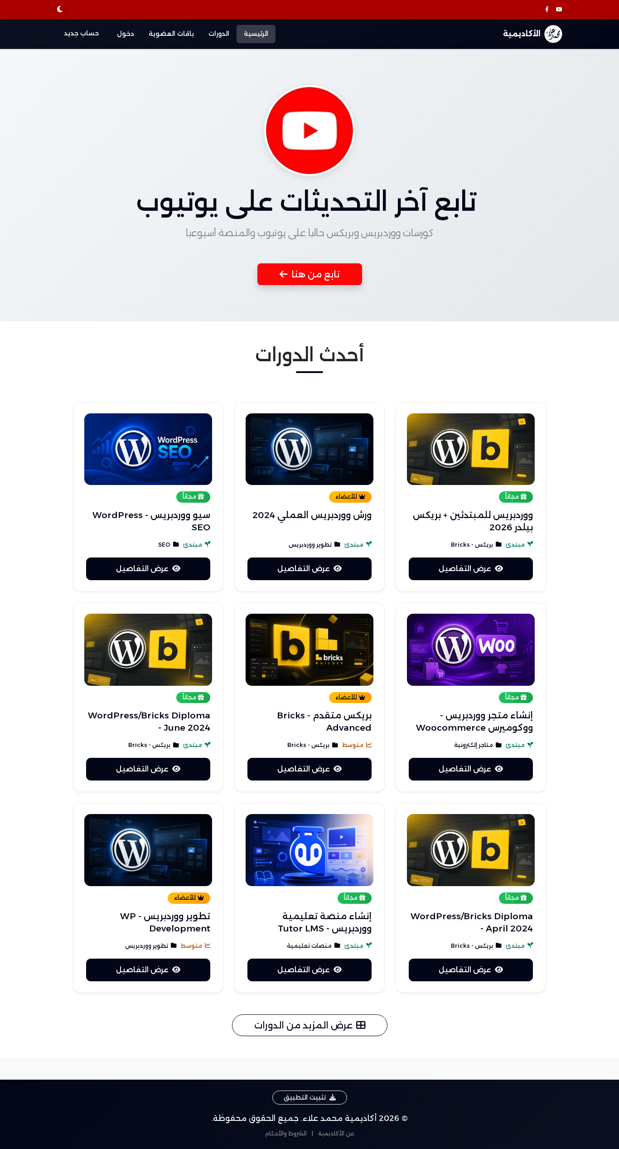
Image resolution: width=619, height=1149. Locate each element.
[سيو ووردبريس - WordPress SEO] (148, 449)
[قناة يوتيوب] (559, 10)
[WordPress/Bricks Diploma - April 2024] (471, 850)
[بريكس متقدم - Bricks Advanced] (309, 650)
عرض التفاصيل (465, 568)
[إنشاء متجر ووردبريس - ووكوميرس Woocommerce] (471, 650)
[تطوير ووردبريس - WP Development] (148, 850)
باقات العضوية (171, 33)
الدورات (218, 33)
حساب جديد (81, 33)
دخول (125, 33)
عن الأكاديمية (336, 1133)
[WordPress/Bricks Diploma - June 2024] (148, 650)
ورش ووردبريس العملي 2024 (312, 514)
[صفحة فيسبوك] (547, 10)
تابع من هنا (315, 274)
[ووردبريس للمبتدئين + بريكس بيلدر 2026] (471, 449)
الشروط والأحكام (286, 1133)
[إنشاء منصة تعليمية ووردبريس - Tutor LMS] (309, 850)
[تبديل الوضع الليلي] (60, 9)
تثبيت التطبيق (305, 1097)
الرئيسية (256, 33)
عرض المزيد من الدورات (303, 1025)
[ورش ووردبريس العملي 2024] (309, 449)
